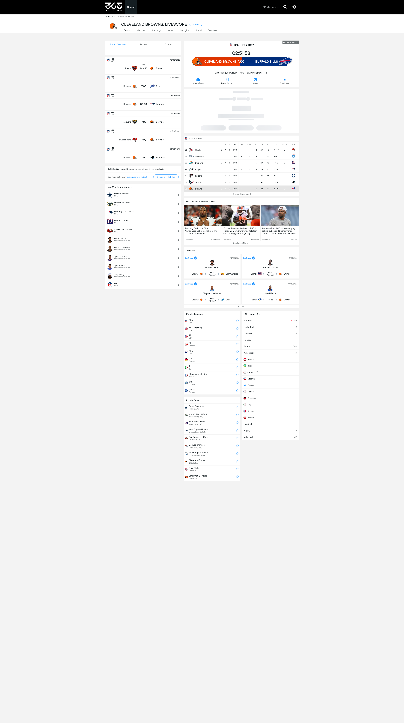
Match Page (198, 83)
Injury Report (226, 83)
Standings (284, 83)
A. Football (110, 16)
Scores (131, 7)
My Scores (272, 7)
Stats (255, 83)
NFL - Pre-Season (244, 44)
